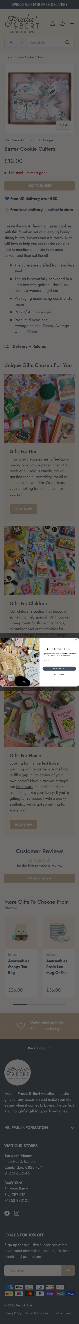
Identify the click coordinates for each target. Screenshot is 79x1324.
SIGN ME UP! (59, 668)
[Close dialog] (76, 640)
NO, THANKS (59, 674)
